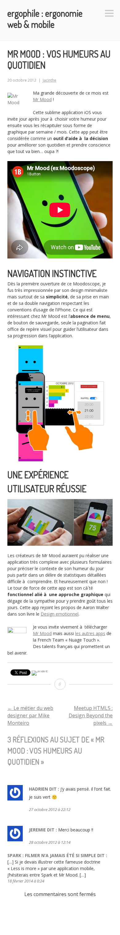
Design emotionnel (59, 614)
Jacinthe (49, 80)
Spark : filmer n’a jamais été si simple (51, 855)
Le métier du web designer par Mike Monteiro (30, 715)
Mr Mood (42, 99)
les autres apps (90, 633)
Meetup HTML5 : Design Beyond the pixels (91, 715)
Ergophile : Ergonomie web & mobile (44, 18)
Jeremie (37, 830)
